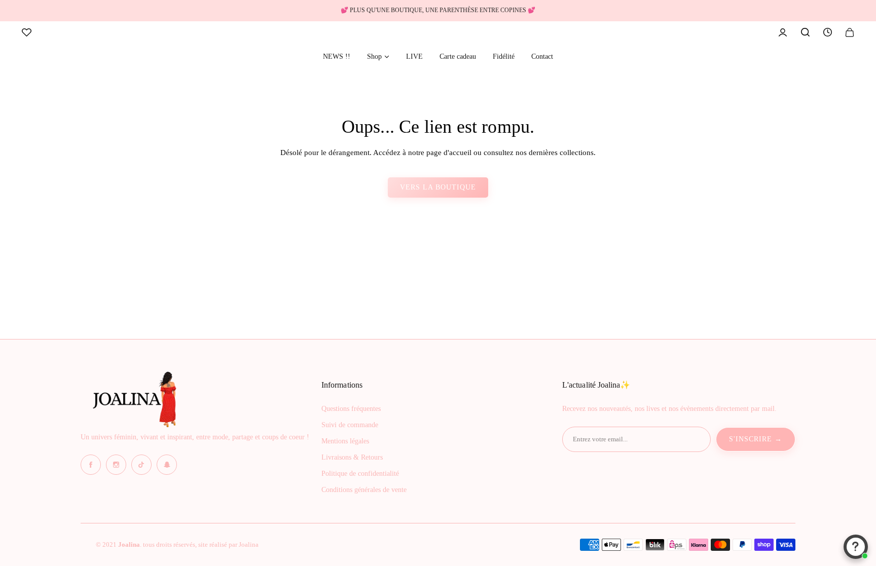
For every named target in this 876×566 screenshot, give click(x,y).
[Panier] (849, 32)
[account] (783, 32)
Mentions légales (345, 441)
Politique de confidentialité (360, 473)
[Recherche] (805, 32)
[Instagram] (116, 465)
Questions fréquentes (351, 408)
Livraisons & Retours (352, 457)
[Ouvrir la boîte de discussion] (856, 547)
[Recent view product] (827, 32)
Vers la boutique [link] (438, 187)
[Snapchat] (167, 465)
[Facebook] (91, 465)
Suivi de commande (349, 425)
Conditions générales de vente (364, 490)
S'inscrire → (755, 439)
